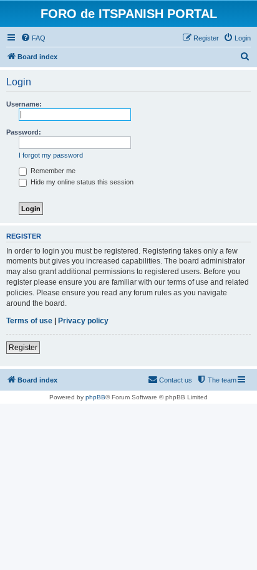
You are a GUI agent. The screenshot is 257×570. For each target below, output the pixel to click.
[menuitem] (33, 38)
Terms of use (29, 320)
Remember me (52, 170)
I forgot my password (51, 155)
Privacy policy (83, 320)
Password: (23, 132)
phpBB (95, 397)
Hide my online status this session (81, 182)
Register (23, 347)
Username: (24, 104)
